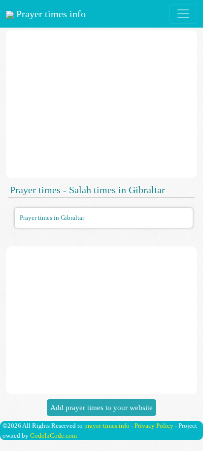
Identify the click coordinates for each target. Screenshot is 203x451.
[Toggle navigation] (183, 14)
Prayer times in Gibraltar (52, 217)
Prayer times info (50, 13)
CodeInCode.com (53, 435)
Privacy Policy (154, 425)
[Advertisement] (101, 104)
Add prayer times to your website (101, 408)
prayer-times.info (107, 425)
